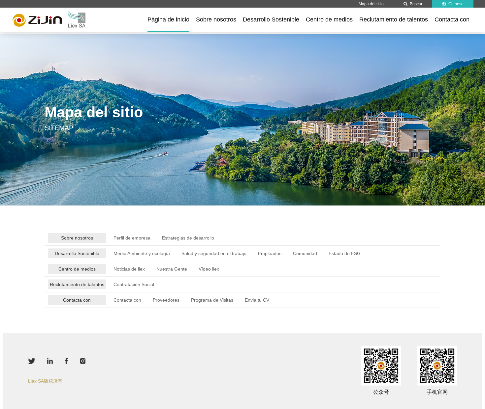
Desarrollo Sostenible (271, 19)
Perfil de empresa (131, 238)
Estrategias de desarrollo (188, 238)
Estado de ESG (345, 253)
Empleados (269, 253)
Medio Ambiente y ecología (141, 253)
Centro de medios (329, 19)
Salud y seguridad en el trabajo (213, 253)
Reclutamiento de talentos (393, 19)
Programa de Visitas (212, 300)
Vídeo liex (209, 269)
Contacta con (452, 19)
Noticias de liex (129, 269)
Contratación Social (133, 284)
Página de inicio (168, 19)
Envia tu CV (257, 300)
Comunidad (305, 253)
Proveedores (166, 300)
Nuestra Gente (171, 269)
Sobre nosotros (216, 19)
